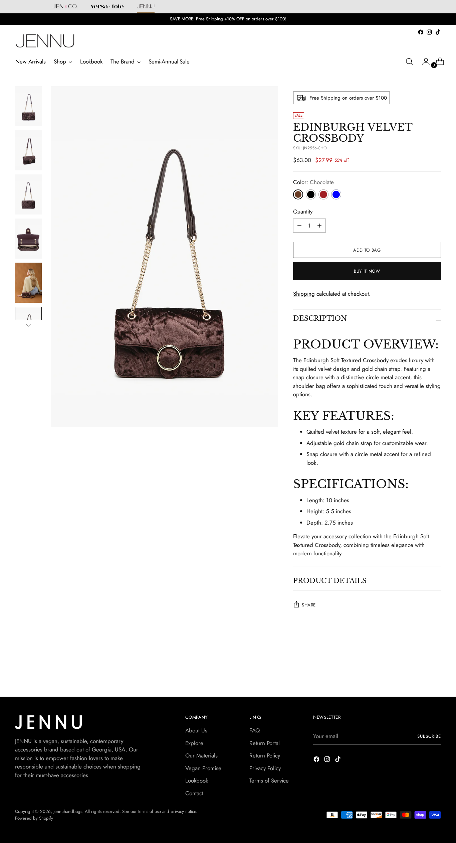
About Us (196, 730)
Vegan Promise (203, 768)
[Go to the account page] (423, 61)
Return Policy (264, 755)
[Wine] (323, 194)
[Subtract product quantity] (319, 225)
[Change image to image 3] (28, 194)
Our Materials (201, 755)
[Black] (311, 194)
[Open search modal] (409, 61)
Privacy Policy (265, 768)
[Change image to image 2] (28, 150)
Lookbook (196, 781)
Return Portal (264, 743)
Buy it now (367, 271)
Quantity (302, 211)
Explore (194, 743)
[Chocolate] (298, 194)
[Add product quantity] (299, 225)
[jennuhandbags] (45, 41)
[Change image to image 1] (28, 106)
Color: (313, 182)
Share (309, 605)
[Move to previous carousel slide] (420, 667)
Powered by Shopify (34, 818)
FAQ (254, 730)
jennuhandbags (67, 811)
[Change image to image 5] (28, 283)
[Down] (28, 325)
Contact (194, 793)
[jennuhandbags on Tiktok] (438, 32)
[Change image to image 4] (28, 239)
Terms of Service (269, 781)
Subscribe (429, 736)
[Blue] (336, 194)
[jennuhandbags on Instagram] (429, 32)
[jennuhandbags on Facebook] (421, 32)
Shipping (304, 294)
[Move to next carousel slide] (435, 667)
